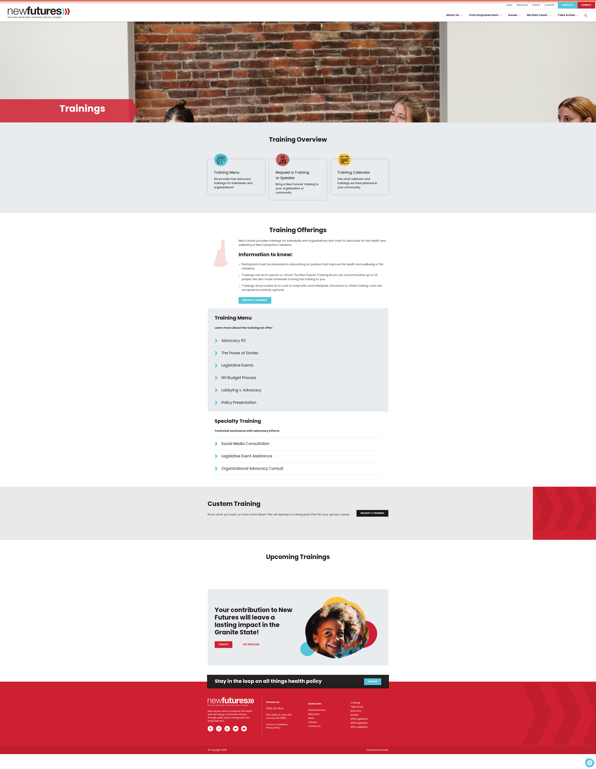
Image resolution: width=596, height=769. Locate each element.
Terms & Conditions (277, 725)
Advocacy (355, 711)
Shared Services (316, 710)
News (311, 718)
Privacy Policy (273, 728)
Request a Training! (255, 300)
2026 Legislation (359, 719)
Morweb (384, 750)
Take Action (566, 15)
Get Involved (251, 644)
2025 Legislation (359, 723)
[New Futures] (39, 15)
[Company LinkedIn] (227, 728)
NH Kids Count (537, 15)
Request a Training (372, 513)
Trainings (355, 703)
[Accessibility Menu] (589, 762)
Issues (512, 15)
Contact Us (314, 726)
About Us (452, 15)
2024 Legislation (359, 727)
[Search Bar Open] (585, 15)
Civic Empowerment (484, 15)
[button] (298, 341)
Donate (586, 5)
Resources (313, 714)
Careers (312, 722)
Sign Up (372, 682)
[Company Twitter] (235, 728)
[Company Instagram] (219, 728)
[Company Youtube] (244, 728)
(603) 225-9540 (274, 709)
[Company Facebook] (210, 728)
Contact (567, 5)
